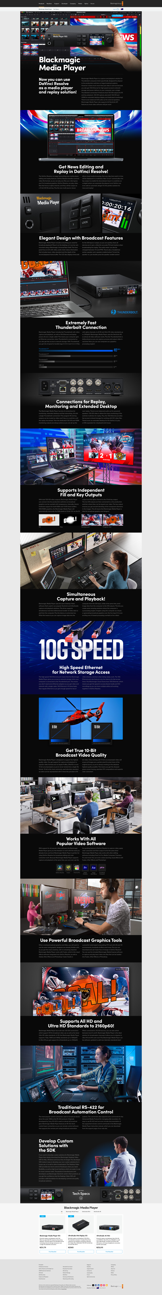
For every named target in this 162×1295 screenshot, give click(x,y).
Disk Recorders (42, 1274)
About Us (113, 1268)
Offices (112, 1266)
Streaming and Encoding (68, 1278)
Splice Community (91, 1276)
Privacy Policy (114, 1274)
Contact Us (89, 1270)
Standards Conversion (67, 1266)
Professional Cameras (43, 1266)
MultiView (65, 1274)
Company (73, 3)
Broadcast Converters (67, 1268)
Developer (65, 3)
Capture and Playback (43, 1276)
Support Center (90, 1268)
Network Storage (66, 1272)
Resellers (49, 3)
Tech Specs (56, 9)
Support (56, 3)
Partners (112, 1270)
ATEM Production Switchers (45, 1270)
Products (41, 3)
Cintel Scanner (42, 1278)
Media (80, 3)
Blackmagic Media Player (45, 9)
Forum (92, 3)
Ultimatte (41, 1272)
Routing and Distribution (68, 1276)
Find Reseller (117, 16)
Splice (86, 3)
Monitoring (65, 1270)
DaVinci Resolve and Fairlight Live (46, 1268)
